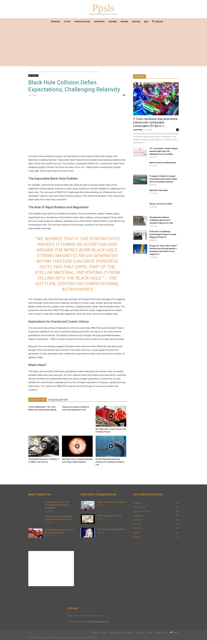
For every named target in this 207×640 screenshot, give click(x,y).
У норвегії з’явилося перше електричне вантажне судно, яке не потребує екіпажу (163, 179)
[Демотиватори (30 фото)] (88, 519)
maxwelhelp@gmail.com (97, 621)
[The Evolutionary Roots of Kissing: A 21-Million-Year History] (43, 446)
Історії (67, 21)
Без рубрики (42, 71)
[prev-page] (30, 470)
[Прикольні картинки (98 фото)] (88, 532)
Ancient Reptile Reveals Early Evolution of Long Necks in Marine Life (110, 462)
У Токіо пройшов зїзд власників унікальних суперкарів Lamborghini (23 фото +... (155, 122)
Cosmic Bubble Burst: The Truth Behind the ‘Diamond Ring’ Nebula (57, 505)
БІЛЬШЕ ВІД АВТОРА (58, 400)
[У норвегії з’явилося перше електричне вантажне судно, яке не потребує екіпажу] (140, 179)
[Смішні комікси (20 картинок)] (88, 505)
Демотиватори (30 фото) (109, 516)
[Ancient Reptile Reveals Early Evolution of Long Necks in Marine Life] (111, 446)
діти (146, 21)
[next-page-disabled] (34, 470)
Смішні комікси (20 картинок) (111, 502)
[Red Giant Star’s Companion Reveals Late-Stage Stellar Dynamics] (77, 446)
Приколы (55, 21)
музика (124, 21)
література (99, 21)
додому (31, 71)
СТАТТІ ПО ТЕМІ (37, 400)
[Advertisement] (103, 46)
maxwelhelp (138, 130)
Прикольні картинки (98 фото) (111, 529)
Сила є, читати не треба (160, 204)
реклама (112, 21)
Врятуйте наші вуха (158, 190)
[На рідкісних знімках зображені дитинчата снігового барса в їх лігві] (140, 221)
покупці (136, 21)
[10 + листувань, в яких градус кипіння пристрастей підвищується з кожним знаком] (140, 152)
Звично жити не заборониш (162, 162)
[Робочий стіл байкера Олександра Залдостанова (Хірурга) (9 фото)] (140, 235)
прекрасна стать (82, 21)
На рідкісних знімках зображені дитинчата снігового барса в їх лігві (161, 220)
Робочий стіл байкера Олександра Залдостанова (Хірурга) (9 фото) (162, 234)
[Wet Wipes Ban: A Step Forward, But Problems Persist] (111, 416)
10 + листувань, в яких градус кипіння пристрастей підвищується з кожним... (163, 151)
